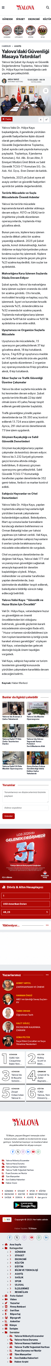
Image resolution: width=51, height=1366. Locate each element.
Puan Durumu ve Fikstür (16, 1173)
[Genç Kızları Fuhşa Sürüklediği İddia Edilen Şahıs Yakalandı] (38, 758)
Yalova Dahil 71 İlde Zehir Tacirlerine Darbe (11, 741)
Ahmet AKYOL (23, 983)
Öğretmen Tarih (24, 1015)
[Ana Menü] (3, 7)
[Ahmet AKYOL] (8, 985)
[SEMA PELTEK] (8, 1041)
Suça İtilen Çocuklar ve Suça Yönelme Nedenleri (30, 1042)
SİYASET (20, 19)
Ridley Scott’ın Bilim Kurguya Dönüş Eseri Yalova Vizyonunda (43, 1061)
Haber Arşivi (11, 1183)
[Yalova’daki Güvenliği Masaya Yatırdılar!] (25, 100)
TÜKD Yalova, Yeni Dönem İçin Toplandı (43, 1095)
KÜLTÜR (40, 1054)
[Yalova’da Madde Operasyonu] (38, 708)
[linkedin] (46, 1237)
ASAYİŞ (17, 46)
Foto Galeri (16, 1296)
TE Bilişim (32, 1228)
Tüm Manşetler (13, 1176)
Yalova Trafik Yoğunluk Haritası (20, 1170)
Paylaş (8, 119)
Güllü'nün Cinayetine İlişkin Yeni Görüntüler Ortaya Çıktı (15, 1061)
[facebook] (9, 1237)
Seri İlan (14, 1310)
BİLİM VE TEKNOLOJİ (38, 1194)
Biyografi (15, 1318)
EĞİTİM (40, 1089)
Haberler (6, 46)
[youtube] (31, 1237)
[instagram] (24, 1237)
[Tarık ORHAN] (8, 1013)
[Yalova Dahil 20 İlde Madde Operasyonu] (13, 758)
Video (13, 1299)
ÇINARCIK (42, 1071)
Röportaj (15, 1314)
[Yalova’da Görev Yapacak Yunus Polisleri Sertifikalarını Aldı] (38, 730)
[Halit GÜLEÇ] (8, 1027)
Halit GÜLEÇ (23, 1023)
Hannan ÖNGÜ (24, 995)
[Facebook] (12, 1151)
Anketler (15, 1321)
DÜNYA (19, 1197)
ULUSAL (19, 1285)
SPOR (32, 1191)
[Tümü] (47, 925)
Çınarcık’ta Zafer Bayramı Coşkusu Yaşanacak (43, 1078)
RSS (8, 1220)
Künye (13, 1325)
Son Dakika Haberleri (15, 1180)
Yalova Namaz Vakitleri (16, 1167)
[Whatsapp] (38, 1151)
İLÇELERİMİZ (21, 1288)
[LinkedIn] (28, 1151)
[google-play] (25, 1205)
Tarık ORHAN (23, 1011)
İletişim (14, 1329)
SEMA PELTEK (23, 1037)
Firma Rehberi (18, 1307)
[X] (18, 1151)
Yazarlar (15, 1303)
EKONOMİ (34, 19)
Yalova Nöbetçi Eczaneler (17, 1160)
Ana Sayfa (15, 1244)
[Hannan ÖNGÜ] (8, 999)
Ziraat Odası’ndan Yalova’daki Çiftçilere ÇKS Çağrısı (17, 1095)
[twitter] (16, 1237)
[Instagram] (23, 1151)
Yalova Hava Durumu (15, 1164)
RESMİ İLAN (21, 1292)
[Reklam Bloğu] (25, 854)
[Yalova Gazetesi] (25, 7)
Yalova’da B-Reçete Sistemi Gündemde (17, 1078)
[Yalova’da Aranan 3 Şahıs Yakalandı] (13, 708)
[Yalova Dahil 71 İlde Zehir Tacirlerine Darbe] (13, 730)
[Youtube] (33, 1151)
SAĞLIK (8, 1197)
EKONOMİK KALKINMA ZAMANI (28, 1029)
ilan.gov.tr (42, 1197)
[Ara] (47, 8)
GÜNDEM (7, 19)
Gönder (8, 816)
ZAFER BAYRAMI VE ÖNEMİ (30, 987)
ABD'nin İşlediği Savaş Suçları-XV (32, 1001)
